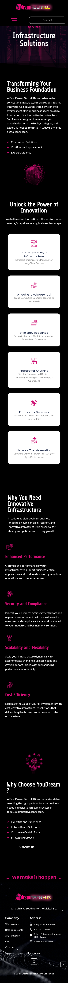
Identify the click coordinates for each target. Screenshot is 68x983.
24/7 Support (12, 935)
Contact (9, 947)
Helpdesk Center (14, 930)
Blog (7, 941)
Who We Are (12, 924)
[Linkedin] (34, 961)
